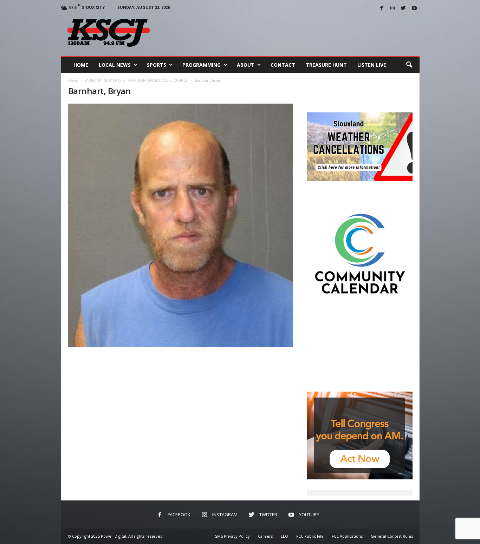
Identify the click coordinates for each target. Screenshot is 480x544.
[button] (409, 65)
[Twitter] (403, 9)
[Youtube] (414, 9)
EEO (284, 536)
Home (80, 64)
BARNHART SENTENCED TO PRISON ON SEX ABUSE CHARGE (136, 80)
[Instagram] (392, 9)
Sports (156, 64)
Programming (201, 64)
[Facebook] (381, 9)
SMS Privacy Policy (232, 536)
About (245, 64)
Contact (283, 64)
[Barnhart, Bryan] (180, 225)
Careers (265, 536)
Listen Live (371, 64)
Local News (115, 64)
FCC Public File (310, 536)
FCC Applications (347, 536)
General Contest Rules (392, 536)
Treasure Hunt (326, 64)
